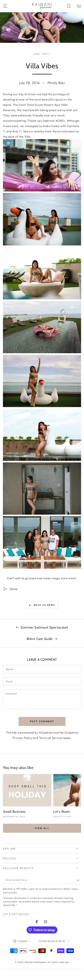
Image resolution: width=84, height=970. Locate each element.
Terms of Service (50, 738)
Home (36, 54)
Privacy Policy (22, 738)
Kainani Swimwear (35, 962)
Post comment (42, 721)
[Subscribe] (79, 880)
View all (42, 828)
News (45, 54)
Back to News (44, 605)
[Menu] (5, 6)
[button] (69, 6)
